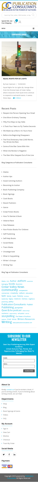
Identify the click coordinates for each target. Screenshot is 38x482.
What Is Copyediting (11, 256)
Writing (7, 322)
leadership (5, 299)
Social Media (8, 243)
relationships (26, 310)
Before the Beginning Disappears (16, 135)
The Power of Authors (23, 316)
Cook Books (8, 198)
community (10, 290)
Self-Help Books (9, 238)
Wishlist (6, 436)
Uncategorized (9, 251)
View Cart (6, 432)
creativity (14, 293)
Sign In (5, 429)
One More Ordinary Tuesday (14, 117)
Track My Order (9, 443)
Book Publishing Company (13, 190)
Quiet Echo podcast (12, 310)
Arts (8, 281)
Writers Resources (26, 319)
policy (11, 301)
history (20, 296)
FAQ (4, 418)
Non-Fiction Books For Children (15, 229)
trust (9, 319)
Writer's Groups (9, 260)
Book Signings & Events (11, 411)
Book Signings (8, 194)
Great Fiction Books (11, 212)
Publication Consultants (14, 304)
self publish (21, 313)
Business (19, 284)
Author (13, 281)
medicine (17, 299)
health (14, 296)
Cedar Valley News (13, 286)
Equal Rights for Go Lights (15, 79)
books (12, 284)
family (9, 296)
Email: (5, 364)
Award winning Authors (12, 181)
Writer (14, 319)
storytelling (8, 316)
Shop (5, 404)
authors (21, 280)
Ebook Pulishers (9, 203)
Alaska (5, 172)
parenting (5, 302)
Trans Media (8, 247)
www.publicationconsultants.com (22, 323)
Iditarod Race (8, 221)
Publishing (8, 307)
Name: (5, 358)
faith (4, 296)
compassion (23, 290)
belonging (5, 284)
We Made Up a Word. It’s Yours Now (17, 131)
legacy (11, 299)
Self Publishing (9, 234)
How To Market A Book (12, 216)
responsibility (13, 313)
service (27, 313)
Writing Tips (8, 265)
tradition (4, 319)
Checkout (6, 440)
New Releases (8, 225)
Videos (5, 415)
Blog (4, 407)
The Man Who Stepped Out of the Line (18, 155)
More (19, 98)
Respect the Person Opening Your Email (19, 113)
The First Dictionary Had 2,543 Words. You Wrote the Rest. (18, 140)
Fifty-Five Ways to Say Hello (14, 122)
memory (24, 299)
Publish (30, 304)
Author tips (7, 176)
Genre (5, 207)
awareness (30, 281)
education (29, 293)
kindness (26, 296)
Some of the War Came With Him (16, 146)
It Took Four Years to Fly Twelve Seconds (19, 126)
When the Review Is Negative (14, 151)
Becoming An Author (11, 185)
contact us (10, 389)
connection (5, 293)
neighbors (31, 299)
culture (22, 293)
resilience (5, 313)
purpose (19, 307)
